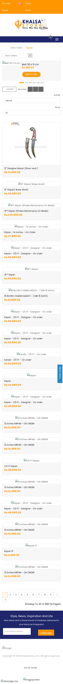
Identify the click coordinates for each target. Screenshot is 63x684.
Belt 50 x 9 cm (30, 64)
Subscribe (46, 633)
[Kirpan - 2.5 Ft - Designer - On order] (31, 248)
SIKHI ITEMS (16, 48)
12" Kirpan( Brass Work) (16, 189)
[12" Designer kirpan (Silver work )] (31, 143)
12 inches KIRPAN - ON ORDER (19, 423)
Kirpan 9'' (9, 551)
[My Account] (59, 3)
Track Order (59, 373)
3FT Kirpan (9, 274)
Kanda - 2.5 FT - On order (17, 359)
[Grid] (30, 89)
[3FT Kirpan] (31, 269)
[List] (35, 89)
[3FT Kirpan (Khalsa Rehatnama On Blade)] (31, 205)
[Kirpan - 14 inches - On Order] (31, 227)
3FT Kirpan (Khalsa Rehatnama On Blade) (26, 210)
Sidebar (10, 89)
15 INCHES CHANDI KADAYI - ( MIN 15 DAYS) (26, 295)
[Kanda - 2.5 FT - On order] (31, 354)
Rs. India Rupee (6, 7)
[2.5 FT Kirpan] (31, 461)
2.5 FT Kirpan (10, 466)
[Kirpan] (31, 375)
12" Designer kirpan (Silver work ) (21, 168)
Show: (58, 107)
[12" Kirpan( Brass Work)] (31, 184)
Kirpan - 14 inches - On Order (19, 232)
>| (5, 599)
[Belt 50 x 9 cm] (11, 63)
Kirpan (29, 48)
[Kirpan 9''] (31, 546)
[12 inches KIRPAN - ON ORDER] (31, 418)
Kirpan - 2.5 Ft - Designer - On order (23, 253)
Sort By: (57, 95)
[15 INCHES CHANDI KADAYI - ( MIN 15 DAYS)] (31, 290)
